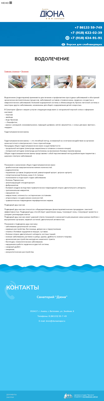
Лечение (25, 71)
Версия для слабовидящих (84, 44)
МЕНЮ (5, 3)
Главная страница (11, 71)
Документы (11, 395)
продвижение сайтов (90, 397)
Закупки (10, 397)
